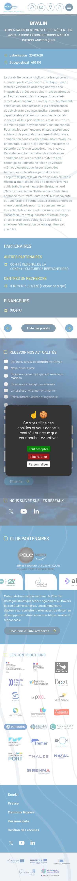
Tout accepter (38, 449)
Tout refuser (38, 456)
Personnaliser (38, 464)
